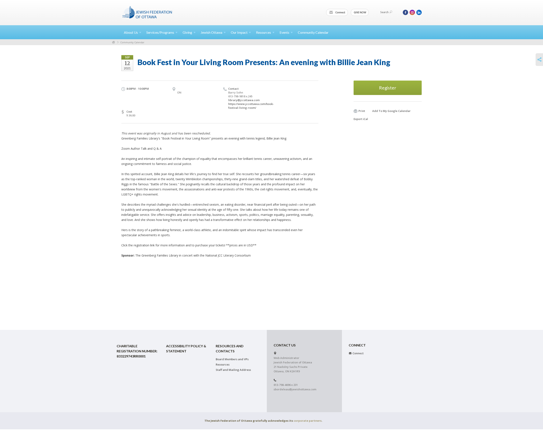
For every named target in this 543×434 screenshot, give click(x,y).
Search (384, 12)
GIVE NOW (360, 12)
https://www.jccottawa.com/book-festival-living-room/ (251, 106)
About (131, 32)
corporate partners (308, 421)
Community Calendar (313, 32)
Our (239, 32)
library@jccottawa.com (244, 100)
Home (113, 42)
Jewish (211, 32)
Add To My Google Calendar (391, 111)
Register (387, 87)
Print (361, 111)
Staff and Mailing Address (233, 370)
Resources (223, 364)
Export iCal (361, 119)
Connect (340, 12)
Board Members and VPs (232, 359)
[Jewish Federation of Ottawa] (147, 12)
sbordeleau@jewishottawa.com (295, 389)
